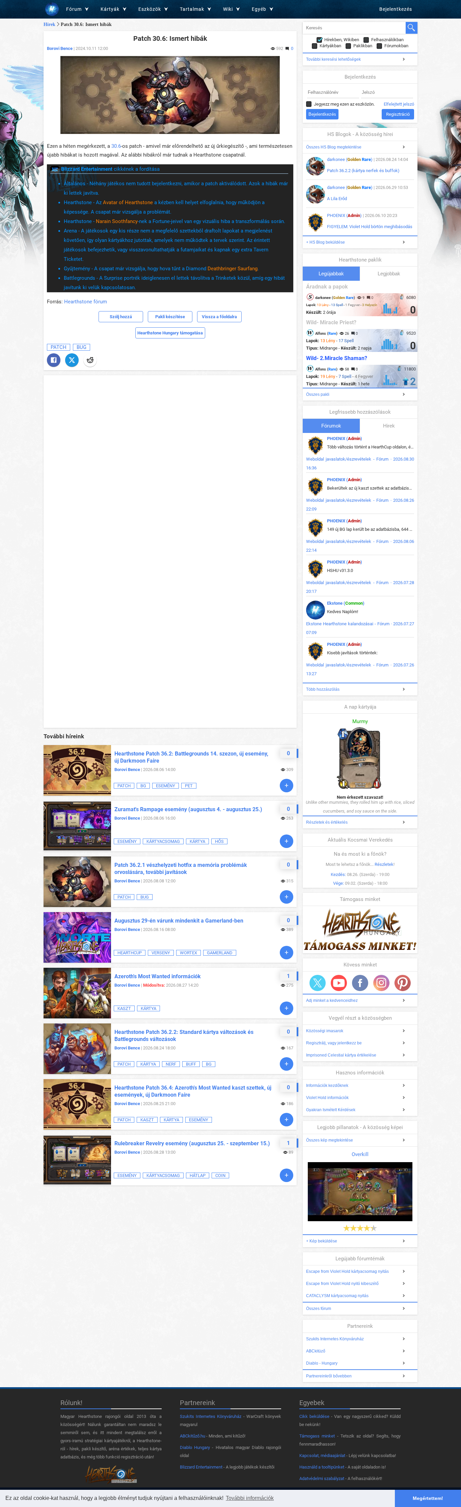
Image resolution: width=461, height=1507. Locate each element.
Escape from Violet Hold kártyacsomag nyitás (347, 1271)
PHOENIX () (344, 215)
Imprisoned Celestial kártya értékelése (341, 1055)
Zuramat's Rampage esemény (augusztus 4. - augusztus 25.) (188, 809)
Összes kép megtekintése (329, 1140)
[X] (72, 360)
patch (58, 347)
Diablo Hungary (195, 1447)
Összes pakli (317, 394)
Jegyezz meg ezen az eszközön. (344, 104)
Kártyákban (330, 45)
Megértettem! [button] (428, 1498)
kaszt (124, 1008)
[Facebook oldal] (360, 983)
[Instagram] (381, 983)
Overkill (360, 1154)
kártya (197, 841)
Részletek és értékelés (327, 822)
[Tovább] (286, 785)
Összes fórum (318, 1308)
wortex (188, 952)
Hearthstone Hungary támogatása (170, 332)
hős (219, 841)
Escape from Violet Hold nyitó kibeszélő (342, 1283)
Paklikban (362, 45)
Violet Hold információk (327, 1097)
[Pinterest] (403, 983)
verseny (161, 952)
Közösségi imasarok (324, 1031)
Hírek (49, 24)
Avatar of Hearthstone (128, 202)
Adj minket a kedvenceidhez (332, 1000)
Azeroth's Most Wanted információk (157, 976)
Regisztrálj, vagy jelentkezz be (334, 1043)
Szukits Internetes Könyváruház (335, 1339)
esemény (165, 785)
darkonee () (350, 159)
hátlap (198, 1175)
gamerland (220, 952)
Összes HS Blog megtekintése (333, 147)
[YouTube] (339, 983)
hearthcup (129, 952)
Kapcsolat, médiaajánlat (322, 1455)
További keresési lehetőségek (333, 59)
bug (81, 347)
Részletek (384, 864)
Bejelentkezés (395, 9)
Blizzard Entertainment (201, 1467)
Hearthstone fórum (85, 302)
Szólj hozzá (121, 316)
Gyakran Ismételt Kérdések (330, 1109)
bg (143, 785)
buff (191, 1064)
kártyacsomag (163, 841)
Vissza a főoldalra (219, 316)
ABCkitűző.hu (192, 1435)
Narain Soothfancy (117, 221)
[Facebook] (53, 360)
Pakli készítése (170, 316)
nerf (171, 1064)
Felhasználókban (387, 39)
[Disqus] (170, 463)
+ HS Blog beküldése (325, 242)
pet (189, 785)
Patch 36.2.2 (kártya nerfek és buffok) (363, 170)
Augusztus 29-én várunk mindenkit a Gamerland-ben (178, 920)
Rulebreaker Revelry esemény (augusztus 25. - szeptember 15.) (192, 1143)
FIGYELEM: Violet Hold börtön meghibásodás (369, 226)
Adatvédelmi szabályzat (321, 1478)
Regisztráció (398, 114)
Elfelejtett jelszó (399, 104)
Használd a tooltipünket (321, 1467)
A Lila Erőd (337, 198)
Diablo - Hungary (321, 1363)
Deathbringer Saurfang (232, 269)
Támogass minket (317, 1435)
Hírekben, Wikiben (341, 39)
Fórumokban (396, 45)
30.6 (116, 146)
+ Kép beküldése (321, 1241)
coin (220, 1175)
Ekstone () (345, 603)
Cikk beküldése (314, 1416)
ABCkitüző (315, 1351)
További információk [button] (250, 1498)
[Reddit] (90, 360)
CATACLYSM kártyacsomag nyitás (337, 1295)
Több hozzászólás (323, 689)
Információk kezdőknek (327, 1085)
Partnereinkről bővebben (329, 1376)
